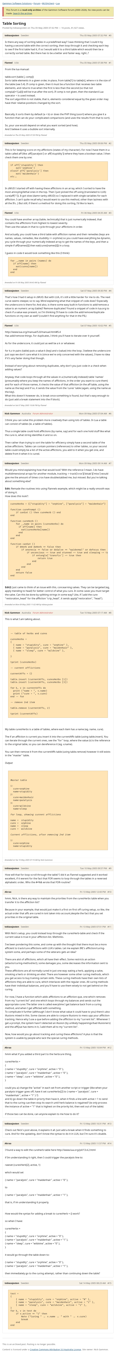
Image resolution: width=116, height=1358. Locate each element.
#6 (110, 413)
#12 (109, 1047)
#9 (110, 868)
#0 (110, 35)
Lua (58, 3)
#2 (110, 143)
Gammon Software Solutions (17, 3)
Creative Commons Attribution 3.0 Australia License (55, 1349)
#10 (109, 891)
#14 (109, 1143)
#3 (110, 212)
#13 (109, 1123)
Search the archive (22, 13)
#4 (110, 290)
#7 (110, 463)
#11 (109, 926)
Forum (37, 3)
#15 (109, 1283)
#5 (110, 325)
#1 (110, 62)
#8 (110, 612)
